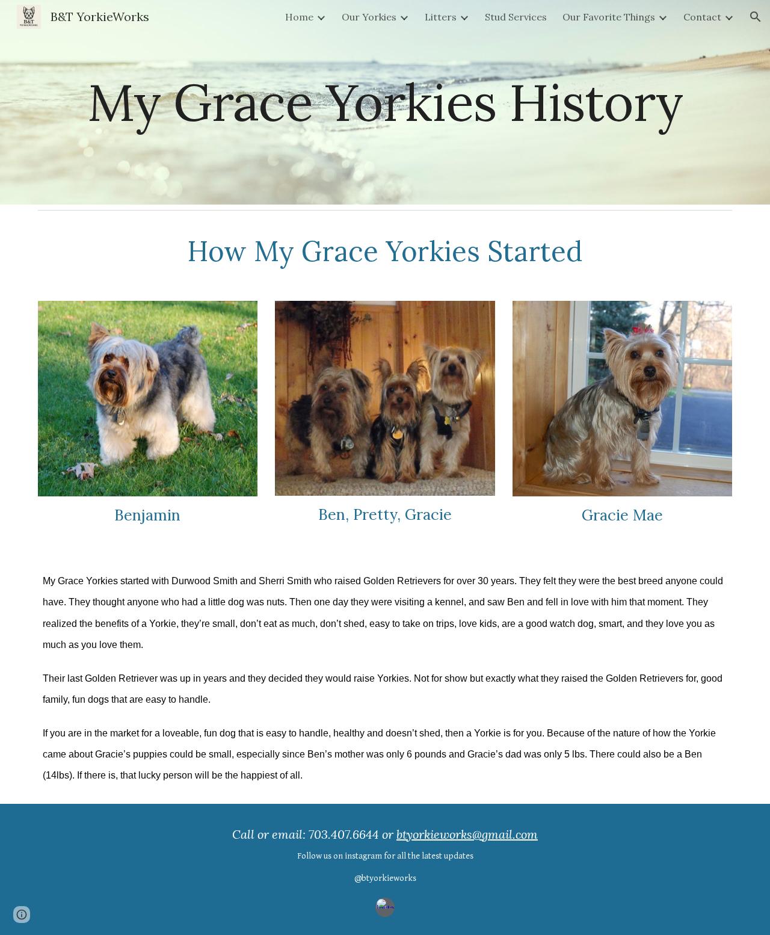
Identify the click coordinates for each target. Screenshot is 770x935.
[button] (755, 16)
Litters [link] (441, 17)
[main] (385, 102)
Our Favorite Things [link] (608, 17)
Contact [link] (702, 17)
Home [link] (299, 17)
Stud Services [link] (516, 17)
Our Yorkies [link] (369, 17)
